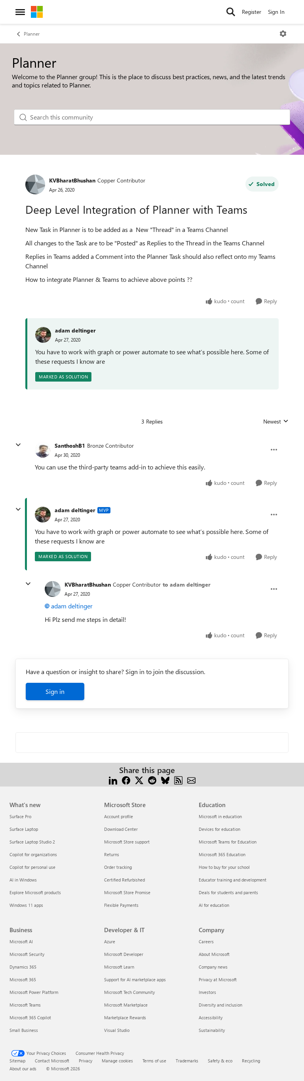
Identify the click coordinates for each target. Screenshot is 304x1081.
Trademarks (187, 1061)
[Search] (231, 12)
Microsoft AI (21, 941)
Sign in (55, 691)
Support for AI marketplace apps (135, 979)
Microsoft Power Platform (34, 992)
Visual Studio (116, 1030)
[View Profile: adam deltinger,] (43, 335)
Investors (207, 992)
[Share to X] (139, 779)
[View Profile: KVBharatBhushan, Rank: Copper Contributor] (35, 184)
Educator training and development (232, 880)
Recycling (251, 1061)
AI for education (214, 905)
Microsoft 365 (23, 979)
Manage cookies (117, 1061)
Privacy (85, 1061)
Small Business (24, 1030)
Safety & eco (220, 1061)
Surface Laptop (24, 829)
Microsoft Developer (123, 954)
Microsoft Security (27, 954)
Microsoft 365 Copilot (30, 1017)
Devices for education (219, 829)
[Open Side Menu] (20, 12)
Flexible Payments (121, 905)
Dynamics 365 (23, 967)
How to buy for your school (224, 867)
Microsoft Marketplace (126, 1005)
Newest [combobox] (276, 422)
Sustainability (212, 1030)
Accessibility (210, 1017)
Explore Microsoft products (35, 892)
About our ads (23, 1069)
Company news (213, 967)
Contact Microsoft (52, 1061)
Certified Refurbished (124, 880)
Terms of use (154, 1061)
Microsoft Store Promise (127, 892)
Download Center (121, 829)
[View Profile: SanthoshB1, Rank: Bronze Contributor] (43, 450)
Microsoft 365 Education (222, 854)
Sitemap (17, 1061)
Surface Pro (20, 816)
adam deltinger (75, 330)
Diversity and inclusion (220, 1005)
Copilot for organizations (33, 854)
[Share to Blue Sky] (165, 779)
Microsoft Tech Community (129, 992)
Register (251, 11)
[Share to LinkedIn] (113, 779)
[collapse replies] (18, 445)
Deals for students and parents (228, 892)
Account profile (118, 816)
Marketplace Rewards (125, 1017)
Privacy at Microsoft (218, 979)
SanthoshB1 (70, 445)
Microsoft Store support (127, 842)
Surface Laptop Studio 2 (32, 842)
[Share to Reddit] (152, 779)
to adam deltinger (187, 584)
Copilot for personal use (32, 867)
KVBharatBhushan (72, 180)
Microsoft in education (220, 816)
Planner (32, 33)
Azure (109, 941)
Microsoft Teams (25, 1005)
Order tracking (118, 867)
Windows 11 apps (26, 905)
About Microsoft (214, 954)
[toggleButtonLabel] (283, 33)
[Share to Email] (191, 779)
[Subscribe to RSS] (178, 779)
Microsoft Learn (119, 967)
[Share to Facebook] (126, 779)
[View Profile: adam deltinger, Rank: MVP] (43, 514)
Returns (111, 854)
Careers (206, 941)
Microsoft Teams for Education (227, 842)
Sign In (276, 11)
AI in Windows (23, 880)
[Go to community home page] (37, 12)
